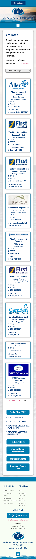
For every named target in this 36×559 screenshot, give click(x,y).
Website (13, 104)
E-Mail (12, 101)
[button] (18, 25)
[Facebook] (18, 554)
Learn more (24, 63)
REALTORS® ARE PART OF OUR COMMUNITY (16, 433)
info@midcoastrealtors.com (18, 520)
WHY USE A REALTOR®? (17, 422)
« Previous (12, 400)
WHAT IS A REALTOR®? (16, 418)
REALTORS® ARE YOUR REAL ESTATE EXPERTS (18, 427)
